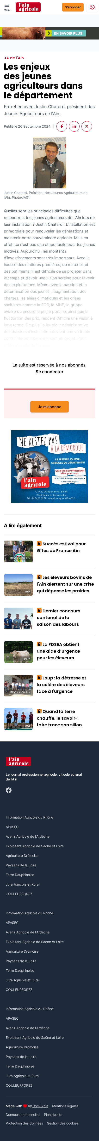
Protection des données (24, 1123)
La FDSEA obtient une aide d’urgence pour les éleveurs (58, 651)
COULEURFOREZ (19, 894)
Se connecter (49, 371)
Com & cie (40, 1106)
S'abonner (73, 7)
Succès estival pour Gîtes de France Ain (61, 547)
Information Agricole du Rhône (29, 817)
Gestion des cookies (62, 1123)
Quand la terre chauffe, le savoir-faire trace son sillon (59, 718)
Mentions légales (65, 1106)
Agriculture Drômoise (22, 855)
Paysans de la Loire (21, 865)
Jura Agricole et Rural (22, 884)
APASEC (12, 827)
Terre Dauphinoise (20, 875)
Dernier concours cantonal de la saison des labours (58, 617)
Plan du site (53, 1115)
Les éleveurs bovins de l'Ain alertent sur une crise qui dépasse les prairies (65, 584)
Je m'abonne (49, 406)
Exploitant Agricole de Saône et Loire (35, 846)
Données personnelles (23, 1115)
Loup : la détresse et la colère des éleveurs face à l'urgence (61, 684)
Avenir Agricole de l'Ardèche (28, 836)
